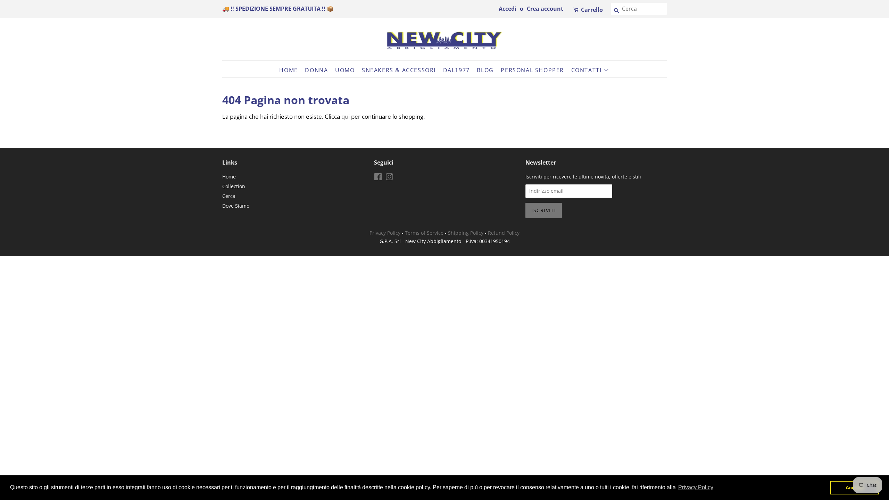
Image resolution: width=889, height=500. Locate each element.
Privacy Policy (384, 233)
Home (288, 70)
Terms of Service (424, 233)
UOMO (345, 70)
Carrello (592, 10)
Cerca (228, 196)
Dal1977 (456, 70)
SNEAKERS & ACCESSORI (399, 70)
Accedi (507, 8)
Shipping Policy (465, 233)
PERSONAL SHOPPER (532, 70)
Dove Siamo (235, 205)
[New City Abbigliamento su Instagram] (389, 178)
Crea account (545, 8)
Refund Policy (504, 233)
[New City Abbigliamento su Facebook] (378, 178)
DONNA (316, 70)
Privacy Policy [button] (695, 487)
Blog (485, 70)
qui (345, 116)
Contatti (587, 70)
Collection (233, 186)
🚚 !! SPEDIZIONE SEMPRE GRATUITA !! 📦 (278, 8)
